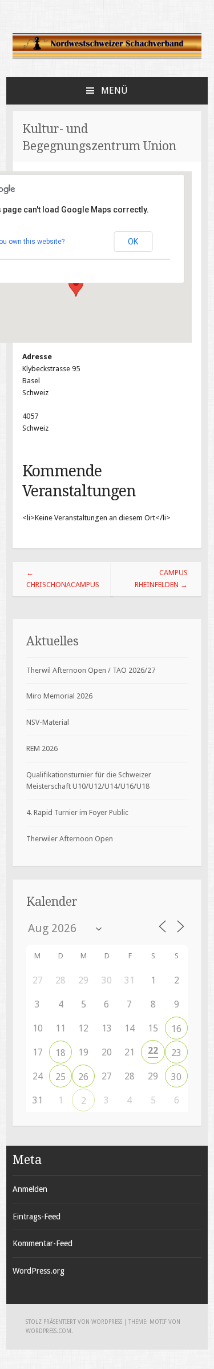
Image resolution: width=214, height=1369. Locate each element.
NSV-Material (47, 722)
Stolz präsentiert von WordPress (74, 1322)
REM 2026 (42, 748)
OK (133, 241)
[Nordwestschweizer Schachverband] (107, 57)
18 (60, 1052)
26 (83, 1076)
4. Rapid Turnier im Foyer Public (77, 812)
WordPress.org (38, 1270)
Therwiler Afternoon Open (69, 838)
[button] (75, 286)
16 (176, 1028)
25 (60, 1076)
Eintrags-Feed (36, 1216)
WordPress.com (48, 1331)
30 (176, 1076)
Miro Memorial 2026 (59, 696)
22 (153, 1050)
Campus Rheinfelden (161, 578)
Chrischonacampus (62, 578)
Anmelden (30, 1189)
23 (176, 1052)
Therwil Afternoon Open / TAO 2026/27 (90, 670)
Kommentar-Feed (42, 1243)
